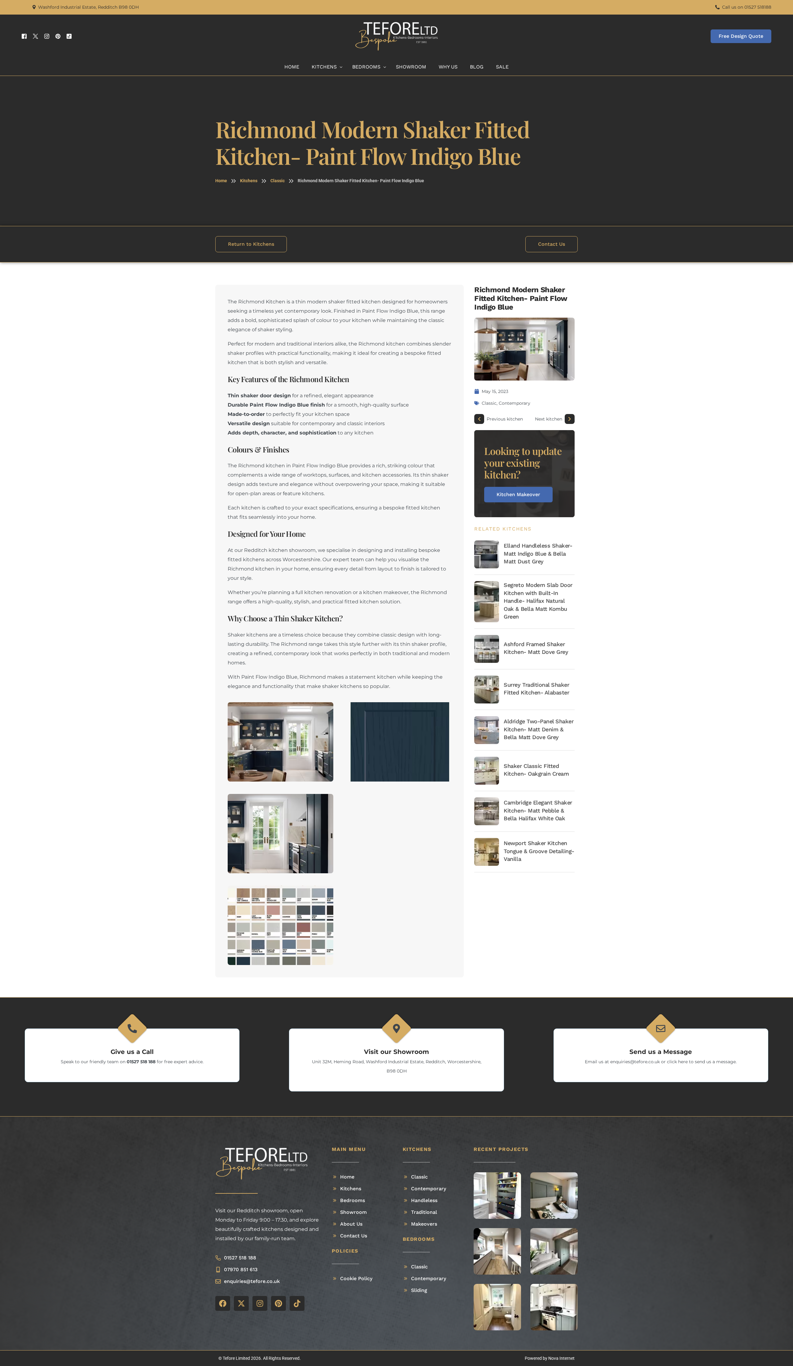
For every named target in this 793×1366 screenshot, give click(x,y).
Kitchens (248, 180)
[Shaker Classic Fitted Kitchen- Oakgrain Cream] (486, 771)
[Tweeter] (35, 36)
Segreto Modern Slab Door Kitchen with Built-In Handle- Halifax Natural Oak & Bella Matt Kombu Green (538, 601)
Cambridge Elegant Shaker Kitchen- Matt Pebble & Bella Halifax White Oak (538, 810)
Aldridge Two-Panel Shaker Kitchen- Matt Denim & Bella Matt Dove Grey (538, 729)
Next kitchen (548, 419)
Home (221, 180)
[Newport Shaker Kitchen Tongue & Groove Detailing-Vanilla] (486, 852)
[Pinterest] (58, 36)
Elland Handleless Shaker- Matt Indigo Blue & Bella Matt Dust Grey (538, 553)
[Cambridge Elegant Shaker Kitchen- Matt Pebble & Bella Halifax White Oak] (486, 811)
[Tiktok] (69, 36)
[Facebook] (24, 36)
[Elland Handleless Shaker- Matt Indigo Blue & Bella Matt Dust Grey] (486, 554)
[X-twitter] (241, 1303)
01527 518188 (757, 7)
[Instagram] (46, 36)
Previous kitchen (505, 419)
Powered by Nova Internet (550, 1358)
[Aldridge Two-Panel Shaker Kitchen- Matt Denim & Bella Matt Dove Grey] (486, 730)
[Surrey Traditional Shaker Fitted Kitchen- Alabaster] (486, 689)
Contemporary (514, 403)
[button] (489, 1195)
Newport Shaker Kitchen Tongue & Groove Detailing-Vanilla (539, 851)
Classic (277, 180)
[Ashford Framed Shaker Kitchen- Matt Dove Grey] (486, 649)
